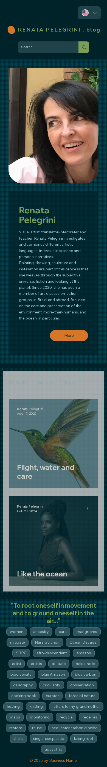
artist (16, 663)
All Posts (18, 382)
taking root (83, 738)
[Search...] (83, 47)
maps (15, 717)
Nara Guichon (47, 642)
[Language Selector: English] (89, 12)
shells (18, 738)
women (16, 631)
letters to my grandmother (76, 706)
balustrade (85, 663)
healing (13, 706)
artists (36, 663)
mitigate (17, 642)
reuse (37, 727)
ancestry (41, 631)
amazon (84, 652)
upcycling (53, 749)
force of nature (82, 695)
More (70, 382)
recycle (66, 717)
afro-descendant (51, 652)
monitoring (40, 717)
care (63, 631)
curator (52, 695)
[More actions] (89, 410)
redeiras (90, 717)
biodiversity (21, 674)
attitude (59, 663)
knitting (36, 706)
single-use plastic (48, 738)
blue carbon (85, 674)
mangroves (87, 631)
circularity (51, 685)
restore (15, 727)
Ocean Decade (83, 642)
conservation (82, 685)
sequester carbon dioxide (74, 727)
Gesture (46, 382)
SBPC (21, 652)
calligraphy (23, 685)
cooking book (23, 695)
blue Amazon (53, 674)
